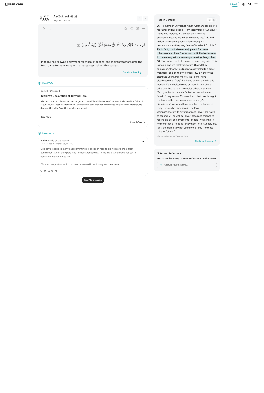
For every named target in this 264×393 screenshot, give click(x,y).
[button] (143, 45)
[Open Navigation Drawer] (256, 4)
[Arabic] (209, 20)
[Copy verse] (125, 28)
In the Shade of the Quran (54, 140)
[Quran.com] (14, 4)
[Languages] (244, 4)
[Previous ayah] (139, 18)
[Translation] (214, 20)
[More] (143, 28)
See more (114, 164)
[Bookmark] (50, 28)
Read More (45, 117)
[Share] (131, 28)
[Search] (250, 4)
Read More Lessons (93, 180)
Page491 (57, 20)
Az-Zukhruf (61, 16)
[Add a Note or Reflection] (137, 28)
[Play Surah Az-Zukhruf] (43, 28)
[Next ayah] (145, 18)
